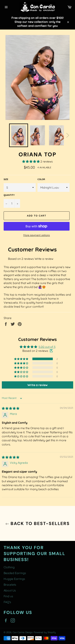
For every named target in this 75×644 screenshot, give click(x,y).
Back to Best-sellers (39, 523)
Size (6, 179)
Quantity (9, 195)
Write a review (44, 258)
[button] (31, 161)
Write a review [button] (37, 385)
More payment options (36, 235)
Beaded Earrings (15, 573)
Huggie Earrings (14, 579)
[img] (10, 408)
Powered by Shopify (45, 632)
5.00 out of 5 (47, 347)
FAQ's (7, 602)
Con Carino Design (23, 632)
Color (41, 179)
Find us (8, 596)
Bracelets (10, 584)
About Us (10, 590)
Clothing (9, 567)
